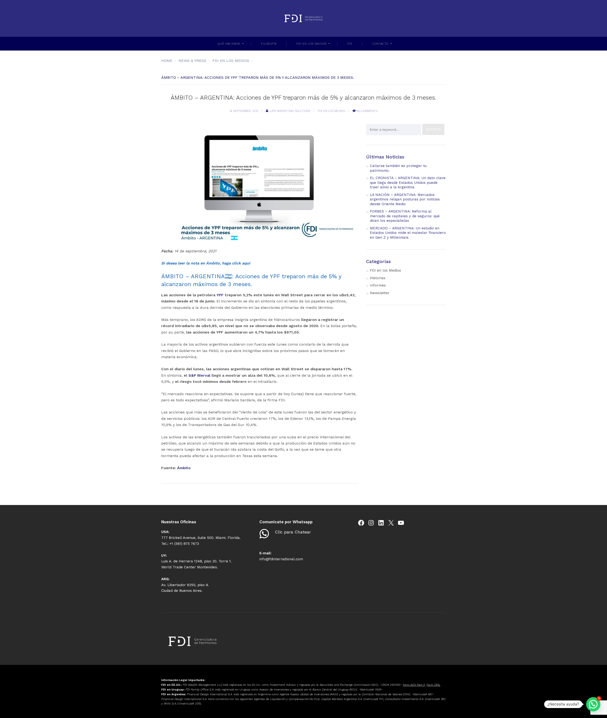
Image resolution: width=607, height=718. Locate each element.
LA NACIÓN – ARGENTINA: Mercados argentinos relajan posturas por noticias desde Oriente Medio (405, 199)
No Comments (366, 111)
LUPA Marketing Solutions (289, 111)
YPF (220, 295)
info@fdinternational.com (281, 559)
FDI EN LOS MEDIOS (311, 43)
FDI (349, 43)
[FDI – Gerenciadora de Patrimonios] (303, 18)
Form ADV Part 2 (414, 684)
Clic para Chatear (293, 531)
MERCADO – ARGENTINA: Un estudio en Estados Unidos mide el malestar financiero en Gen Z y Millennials (408, 233)
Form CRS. (433, 684)
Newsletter (380, 293)
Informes (378, 285)
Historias (377, 278)
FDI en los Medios (331, 111)
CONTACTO (380, 43)
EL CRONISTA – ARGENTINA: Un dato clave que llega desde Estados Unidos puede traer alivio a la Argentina (408, 182)
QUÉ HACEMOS (229, 43)
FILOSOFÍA (268, 43)
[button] (593, 704)
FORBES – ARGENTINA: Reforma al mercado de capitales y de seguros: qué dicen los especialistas (405, 216)
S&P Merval (199, 375)
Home (166, 60)
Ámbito (184, 468)
